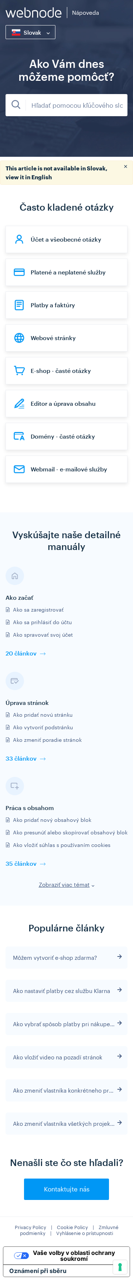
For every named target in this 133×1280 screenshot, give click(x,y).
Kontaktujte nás (66, 1189)
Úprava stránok (27, 702)
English (41, 177)
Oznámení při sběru (37, 1270)
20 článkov (21, 653)
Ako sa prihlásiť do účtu (42, 622)
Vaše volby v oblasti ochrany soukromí (74, 1255)
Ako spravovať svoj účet (43, 635)
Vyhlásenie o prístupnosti (84, 1233)
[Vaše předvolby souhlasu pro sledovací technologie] (120, 1267)
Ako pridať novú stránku (42, 715)
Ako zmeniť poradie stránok (47, 740)
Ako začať (19, 597)
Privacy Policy (30, 1227)
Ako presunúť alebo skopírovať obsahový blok (70, 832)
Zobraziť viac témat (64, 884)
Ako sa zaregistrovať (38, 609)
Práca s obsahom (30, 807)
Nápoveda (85, 12)
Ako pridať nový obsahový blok (52, 820)
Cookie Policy (72, 1227)
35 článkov (21, 863)
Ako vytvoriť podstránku (43, 727)
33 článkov (21, 758)
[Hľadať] (16, 105)
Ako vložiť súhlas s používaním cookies (61, 845)
